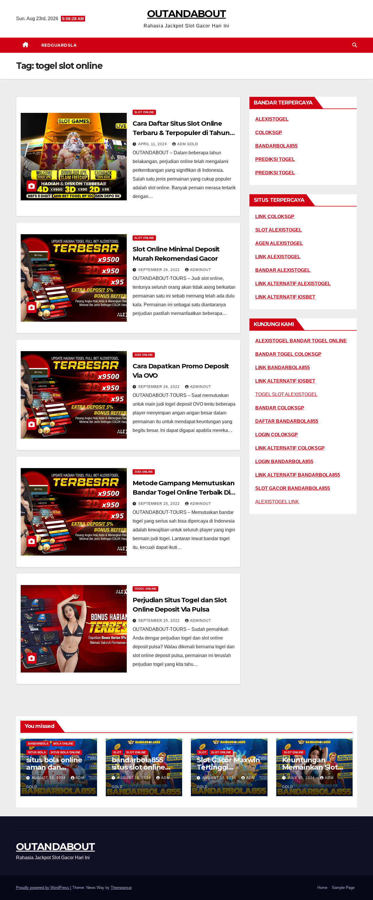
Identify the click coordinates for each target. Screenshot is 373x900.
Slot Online (144, 112)
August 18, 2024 (134, 778)
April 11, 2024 (153, 144)
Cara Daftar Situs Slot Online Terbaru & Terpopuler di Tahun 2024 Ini (181, 133)
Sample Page (343, 887)
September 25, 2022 (159, 504)
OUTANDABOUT (186, 14)
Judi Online (143, 354)
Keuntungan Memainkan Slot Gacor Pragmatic (310, 767)
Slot (117, 752)
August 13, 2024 (219, 778)
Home (322, 887)
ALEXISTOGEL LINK (277, 501)
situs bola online (65, 752)
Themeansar (121, 887)
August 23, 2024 (49, 778)
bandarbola (38, 743)
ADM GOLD (187, 144)
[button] (354, 45)
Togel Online (145, 588)
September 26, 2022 (159, 270)
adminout (200, 270)
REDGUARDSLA (59, 45)
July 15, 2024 (302, 778)
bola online (63, 743)
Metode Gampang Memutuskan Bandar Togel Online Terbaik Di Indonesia (184, 492)
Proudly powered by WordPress (43, 887)
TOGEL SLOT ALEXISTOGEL (286, 394)
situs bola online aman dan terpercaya (54, 767)
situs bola (37, 752)
